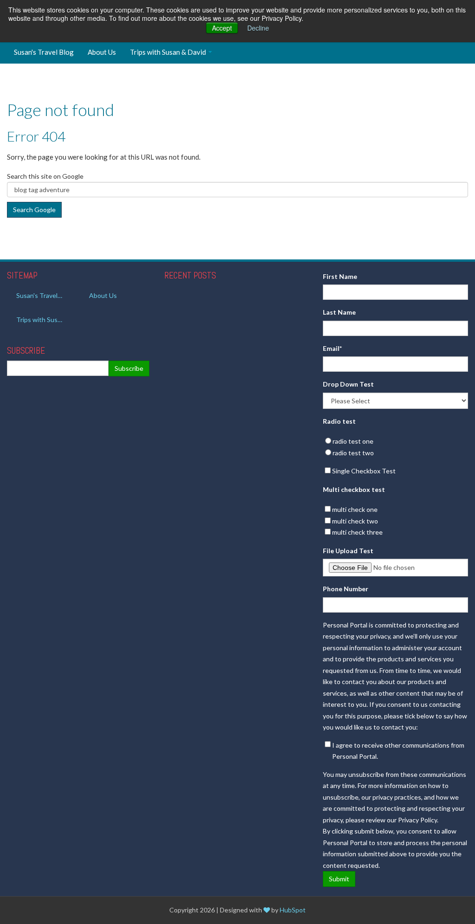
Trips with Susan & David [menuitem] (168, 52)
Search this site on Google (45, 176)
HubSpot (293, 910)
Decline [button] (258, 27)
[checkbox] (395, 447)
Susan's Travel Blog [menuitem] (44, 52)
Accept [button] (222, 27)
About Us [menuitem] (102, 52)
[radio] (395, 441)
